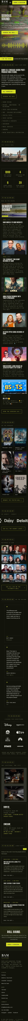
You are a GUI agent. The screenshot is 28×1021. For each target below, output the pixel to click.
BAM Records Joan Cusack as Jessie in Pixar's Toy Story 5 (12, 367)
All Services (8, 91)
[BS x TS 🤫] (14, 387)
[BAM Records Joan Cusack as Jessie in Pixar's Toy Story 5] (14, 354)
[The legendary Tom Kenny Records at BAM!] (14, 247)
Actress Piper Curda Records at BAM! (13, 333)
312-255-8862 (5, 1004)
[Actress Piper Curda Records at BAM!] (14, 320)
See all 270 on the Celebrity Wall (15, 587)
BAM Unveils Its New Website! (13, 222)
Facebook (15, 1007)
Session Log (4, 992)
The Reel (3, 984)
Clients (3, 987)
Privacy (3, 1018)
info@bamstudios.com (6, 1001)
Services (3, 969)
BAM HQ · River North (6, 972)
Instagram (3, 1007)
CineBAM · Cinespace (6, 975)
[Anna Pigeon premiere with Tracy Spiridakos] (14, 284)
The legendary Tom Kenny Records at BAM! (11, 260)
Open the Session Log (11, 411)
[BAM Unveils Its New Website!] (14, 210)
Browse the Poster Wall (12, 500)
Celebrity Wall (4, 989)
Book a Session (19, 2)
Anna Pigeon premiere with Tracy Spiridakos (12, 297)
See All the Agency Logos (13, 528)
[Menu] (10, 2)
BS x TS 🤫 (6, 399)
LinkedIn (10, 1007)
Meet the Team (5, 978)
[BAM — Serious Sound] (4, 2)
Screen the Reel (9, 32)
